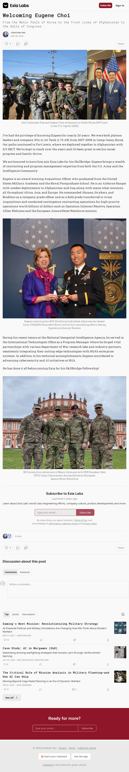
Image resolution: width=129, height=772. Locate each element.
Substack (48, 764)
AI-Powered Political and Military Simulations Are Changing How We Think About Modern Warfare (54, 629)
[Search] (123, 614)
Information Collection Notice (63, 523)
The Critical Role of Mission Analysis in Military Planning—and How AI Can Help (56, 675)
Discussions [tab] (28, 614)
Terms (72, 748)
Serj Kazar (23, 660)
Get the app (81, 756)
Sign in (120, 5)
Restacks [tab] (25, 572)
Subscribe (105, 5)
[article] (64, 632)
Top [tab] (7, 614)
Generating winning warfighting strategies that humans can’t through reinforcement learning (51, 654)
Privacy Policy (90, 523)
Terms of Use (80, 520)
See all (9, 697)
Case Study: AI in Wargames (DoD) (30, 648)
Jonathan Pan (18, 32)
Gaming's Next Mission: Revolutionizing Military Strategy (50, 624)
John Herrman (23, 685)
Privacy (63, 748)
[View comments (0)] (17, 43)
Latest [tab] (15, 614)
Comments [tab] (11, 572)
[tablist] (17, 572)
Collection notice (86, 748)
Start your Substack (55, 756)
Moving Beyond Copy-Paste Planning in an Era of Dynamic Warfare (41, 681)
